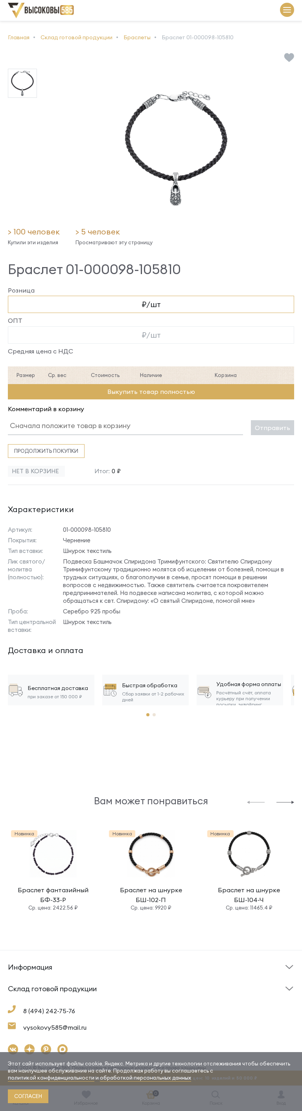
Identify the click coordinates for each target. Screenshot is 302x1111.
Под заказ (23, 979)
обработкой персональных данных (145, 1077)
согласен (28, 1096)
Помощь (166, 979)
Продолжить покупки (46, 451)
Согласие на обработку (188, 1003)
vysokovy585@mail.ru (55, 1027)
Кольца (18, 1001)
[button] (256, 802)
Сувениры (168, 1001)
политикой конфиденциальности (51, 1077)
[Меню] (287, 10)
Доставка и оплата (35, 1003)
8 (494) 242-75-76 (49, 1011)
